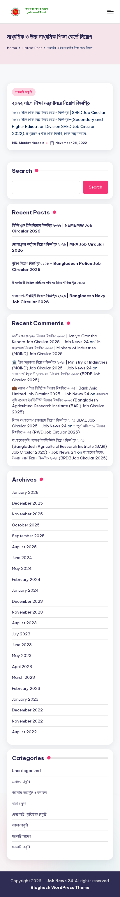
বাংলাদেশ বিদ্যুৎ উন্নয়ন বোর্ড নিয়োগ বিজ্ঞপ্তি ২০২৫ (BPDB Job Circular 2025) (59, 455)
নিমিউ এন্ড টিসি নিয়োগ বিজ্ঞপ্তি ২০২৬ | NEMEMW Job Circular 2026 (52, 228)
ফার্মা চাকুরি (19, 803)
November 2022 (27, 721)
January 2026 (25, 492)
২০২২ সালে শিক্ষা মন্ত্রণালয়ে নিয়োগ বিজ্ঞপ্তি (51, 102)
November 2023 (27, 612)
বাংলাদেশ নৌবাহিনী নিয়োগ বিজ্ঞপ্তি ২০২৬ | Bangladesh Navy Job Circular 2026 (58, 298)
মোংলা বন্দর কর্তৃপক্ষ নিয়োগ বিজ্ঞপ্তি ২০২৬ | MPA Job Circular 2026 (58, 247)
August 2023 (24, 622)
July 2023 (21, 634)
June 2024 (22, 557)
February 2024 (26, 579)
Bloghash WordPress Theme (60, 887)
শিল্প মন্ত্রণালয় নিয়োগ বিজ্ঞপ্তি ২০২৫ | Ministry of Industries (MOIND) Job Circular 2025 (56, 347)
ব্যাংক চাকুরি (20, 825)
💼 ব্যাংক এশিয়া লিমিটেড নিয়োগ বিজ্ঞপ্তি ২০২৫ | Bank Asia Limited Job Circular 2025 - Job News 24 (55, 390)
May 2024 (22, 568)
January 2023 (25, 699)
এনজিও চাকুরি (21, 781)
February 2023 (26, 688)
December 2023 (27, 601)
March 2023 (23, 677)
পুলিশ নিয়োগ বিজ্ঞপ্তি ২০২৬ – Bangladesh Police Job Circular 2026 (56, 266)
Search (22, 170)
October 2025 (26, 525)
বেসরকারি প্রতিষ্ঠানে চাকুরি (29, 814)
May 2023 (21, 655)
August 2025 (24, 546)
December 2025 (27, 503)
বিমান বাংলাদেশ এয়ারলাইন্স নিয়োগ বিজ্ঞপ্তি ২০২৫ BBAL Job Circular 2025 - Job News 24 (53, 423)
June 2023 (22, 644)
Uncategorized (26, 770)
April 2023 (22, 666)
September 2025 (28, 535)
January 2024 (25, 590)
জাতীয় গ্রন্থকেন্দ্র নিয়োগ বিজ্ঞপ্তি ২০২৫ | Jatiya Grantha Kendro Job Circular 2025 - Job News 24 (54, 338)
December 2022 (27, 710)
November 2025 (27, 514)
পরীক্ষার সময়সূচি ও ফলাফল (29, 792)
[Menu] (110, 11)
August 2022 (24, 731)
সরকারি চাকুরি (23, 92)
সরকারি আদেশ (21, 836)
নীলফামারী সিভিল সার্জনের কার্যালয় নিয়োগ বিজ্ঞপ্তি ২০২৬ (48, 282)
